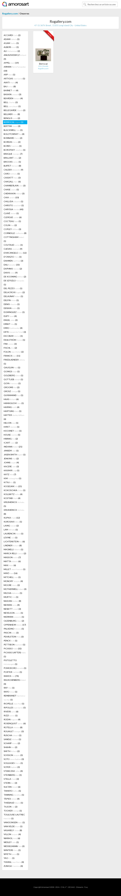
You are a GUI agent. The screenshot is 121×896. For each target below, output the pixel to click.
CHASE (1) (11, 189)
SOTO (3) (14, 759)
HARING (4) (11, 407)
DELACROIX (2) (14, 292)
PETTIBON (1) (14, 644)
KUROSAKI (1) (13, 521)
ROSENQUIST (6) (15, 723)
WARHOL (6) (12, 838)
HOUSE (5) (12, 434)
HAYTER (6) (14, 417)
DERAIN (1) (12, 308)
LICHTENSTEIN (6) (14, 541)
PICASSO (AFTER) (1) (15, 654)
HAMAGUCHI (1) (14, 403)
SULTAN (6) (12, 787)
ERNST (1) (10, 324)
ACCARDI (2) (12, 35)
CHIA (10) (11, 197)
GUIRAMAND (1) (13, 395)
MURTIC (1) (11, 597)
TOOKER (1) (13, 810)
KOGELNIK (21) (13, 486)
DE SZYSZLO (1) (14, 282)
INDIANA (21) (13, 446)
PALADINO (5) (14, 628)
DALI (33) (12, 264)
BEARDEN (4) (13, 98)
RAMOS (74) (11, 676)
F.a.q (86, 887)
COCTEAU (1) (12, 221)
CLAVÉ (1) (11, 213)
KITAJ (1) (10, 482)
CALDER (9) (13, 169)
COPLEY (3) (12, 229)
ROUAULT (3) (14, 731)
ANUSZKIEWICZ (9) (15, 57)
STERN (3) (10, 783)
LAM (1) (11, 529)
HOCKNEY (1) (13, 430)
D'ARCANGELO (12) (15, 253)
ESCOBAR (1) (13, 336)
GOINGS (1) (12, 371)
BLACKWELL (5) (13, 130)
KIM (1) (12, 478)
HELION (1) (11, 423)
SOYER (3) (12, 767)
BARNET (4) (11, 90)
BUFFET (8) (12, 165)
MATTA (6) (12, 561)
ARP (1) (9, 74)
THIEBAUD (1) (13, 802)
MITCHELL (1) (12, 577)
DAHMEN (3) (13, 260)
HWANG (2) (11, 438)
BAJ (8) (10, 86)
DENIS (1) (12, 304)
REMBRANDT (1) (14, 697)
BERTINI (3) (12, 126)
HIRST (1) (11, 427)
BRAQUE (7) (13, 154)
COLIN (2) (10, 225)
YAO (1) (9, 858)
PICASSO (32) (13, 648)
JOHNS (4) (11, 462)
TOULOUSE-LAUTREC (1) (14, 816)
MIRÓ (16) (10, 573)
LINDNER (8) (13, 545)
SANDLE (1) (12, 739)
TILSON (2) (10, 806)
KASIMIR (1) (11, 470)
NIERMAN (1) (14, 617)
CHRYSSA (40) (13, 209)
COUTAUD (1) (13, 245)
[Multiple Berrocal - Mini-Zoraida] (43, 48)
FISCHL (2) (10, 348)
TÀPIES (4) (11, 798)
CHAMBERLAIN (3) (15, 185)
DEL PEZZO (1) (13, 288)
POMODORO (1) (15, 668)
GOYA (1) (12, 383)
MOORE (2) (12, 585)
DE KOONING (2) (15, 276)
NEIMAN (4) (12, 605)
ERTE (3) (15, 332)
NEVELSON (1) (13, 613)
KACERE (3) (11, 466)
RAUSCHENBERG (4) (15, 682)
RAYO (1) (10, 691)
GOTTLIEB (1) (13, 379)
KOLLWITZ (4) (13, 494)
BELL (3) (11, 102)
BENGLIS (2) (12, 118)
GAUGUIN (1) (12, 367)
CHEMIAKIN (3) (14, 193)
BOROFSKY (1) (14, 150)
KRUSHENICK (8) (14, 512)
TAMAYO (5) (12, 791)
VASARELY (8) (13, 830)
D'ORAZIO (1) (13, 256)
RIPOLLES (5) (15, 707)
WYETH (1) (11, 854)
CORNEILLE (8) (15, 233)
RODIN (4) (12, 719)
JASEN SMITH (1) (15, 454)
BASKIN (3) (12, 94)
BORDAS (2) (12, 142)
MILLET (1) (14, 569)
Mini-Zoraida (43, 66)
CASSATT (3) (12, 177)
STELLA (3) (11, 779)
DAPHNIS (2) (13, 268)
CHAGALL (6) (12, 181)
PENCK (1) (10, 640)
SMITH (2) (12, 751)
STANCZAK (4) (13, 771)
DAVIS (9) (11, 272)
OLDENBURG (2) (14, 621)
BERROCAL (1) (13, 122)
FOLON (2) (14, 352)
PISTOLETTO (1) (10, 662)
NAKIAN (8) (12, 601)
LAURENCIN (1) (13, 533)
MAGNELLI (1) (13, 549)
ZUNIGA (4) (13, 866)
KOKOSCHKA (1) (14, 490)
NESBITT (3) (12, 609)
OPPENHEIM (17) (15, 624)
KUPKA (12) (12, 517)
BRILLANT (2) (12, 158)
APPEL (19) (11, 63)
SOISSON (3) (13, 755)
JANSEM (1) (11, 450)
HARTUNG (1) (12, 411)
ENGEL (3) (11, 320)
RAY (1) (9, 687)
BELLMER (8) (12, 114)
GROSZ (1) (12, 391)
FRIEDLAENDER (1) (14, 361)
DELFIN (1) (11, 300)
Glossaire (79, 887)
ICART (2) (11, 442)
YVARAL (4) (14, 862)
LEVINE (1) (10, 537)
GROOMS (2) (11, 387)
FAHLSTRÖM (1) (14, 340)
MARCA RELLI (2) (15, 553)
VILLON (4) (12, 834)
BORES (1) (13, 146)
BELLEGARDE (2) (14, 110)
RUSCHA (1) (12, 735)
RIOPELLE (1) (14, 703)
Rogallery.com (10, 13)
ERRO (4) (13, 328)
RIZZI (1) (11, 715)
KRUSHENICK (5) (14, 504)
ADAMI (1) (11, 39)
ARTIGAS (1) (14, 78)
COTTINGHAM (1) (14, 239)
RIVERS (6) (11, 711)
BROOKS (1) (12, 161)
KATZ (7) (10, 474)
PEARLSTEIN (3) (14, 636)
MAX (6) (10, 565)
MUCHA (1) (13, 593)
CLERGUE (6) (13, 217)
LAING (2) (11, 525)
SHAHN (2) (10, 747)
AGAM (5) (11, 43)
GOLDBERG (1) (13, 375)
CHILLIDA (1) (13, 201)
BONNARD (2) (13, 138)
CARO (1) (12, 173)
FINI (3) (10, 344)
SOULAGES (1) (13, 763)
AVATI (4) (11, 82)
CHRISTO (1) (14, 205)
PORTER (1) (13, 672)
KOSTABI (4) (12, 498)
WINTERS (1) (12, 850)
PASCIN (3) (11, 632)
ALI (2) (12, 51)
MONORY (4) (13, 581)
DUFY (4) (10, 316)
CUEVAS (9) (13, 249)
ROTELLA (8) (13, 727)
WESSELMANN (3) (14, 846)
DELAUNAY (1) (13, 296)
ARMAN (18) (15, 68)
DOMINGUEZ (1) (14, 312)
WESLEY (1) (11, 842)
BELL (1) (12, 106)
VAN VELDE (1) (13, 826)
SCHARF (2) (12, 743)
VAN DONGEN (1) (14, 822)
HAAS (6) (11, 399)
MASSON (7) (12, 557)
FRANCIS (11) (12, 355)
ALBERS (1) (11, 47)
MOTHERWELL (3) (15, 589)
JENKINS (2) (11, 458)
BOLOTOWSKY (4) (14, 134)
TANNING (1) (14, 795)
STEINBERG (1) (13, 775)
